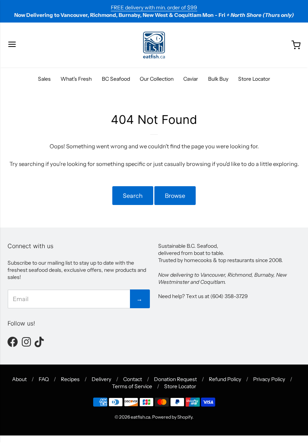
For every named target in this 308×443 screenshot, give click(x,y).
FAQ (44, 379)
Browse (175, 195)
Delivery (101, 379)
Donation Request (175, 379)
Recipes (70, 379)
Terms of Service (132, 386)
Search (133, 195)
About (19, 379)
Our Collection (157, 78)
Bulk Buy (218, 78)
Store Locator (254, 78)
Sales (44, 78)
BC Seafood (116, 78)
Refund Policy (225, 379)
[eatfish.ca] (154, 45)
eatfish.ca (140, 417)
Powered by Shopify (172, 417)
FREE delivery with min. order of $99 (154, 7)
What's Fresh (76, 78)
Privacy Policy (269, 379)
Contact (132, 379)
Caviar (190, 78)
